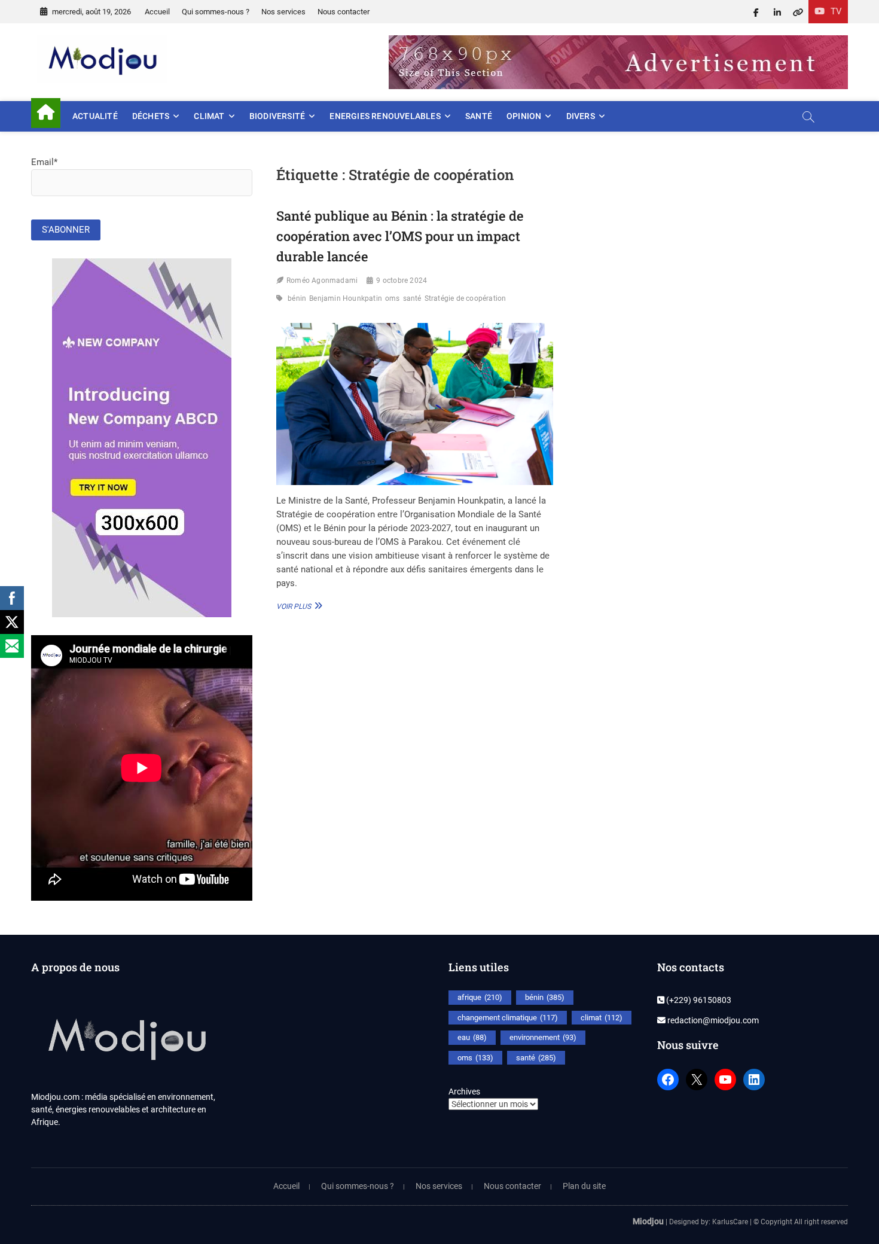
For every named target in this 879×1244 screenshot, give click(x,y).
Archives (464, 1091)
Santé (478, 116)
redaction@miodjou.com (712, 1020)
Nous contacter (344, 11)
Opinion (523, 116)
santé (412, 298)
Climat (209, 116)
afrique (479, 997)
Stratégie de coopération (465, 298)
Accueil (157, 11)
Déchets (150, 116)
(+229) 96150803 (697, 1000)
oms (392, 298)
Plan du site (584, 1186)
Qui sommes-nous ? (215, 11)
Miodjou (648, 1221)
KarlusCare (730, 1222)
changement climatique (507, 1017)
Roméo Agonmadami (322, 280)
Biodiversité (277, 116)
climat (601, 1017)
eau (472, 1037)
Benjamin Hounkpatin (345, 298)
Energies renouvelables (384, 116)
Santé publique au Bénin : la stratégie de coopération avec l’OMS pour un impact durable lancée (400, 235)
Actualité (95, 116)
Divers (580, 116)
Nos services (283, 11)
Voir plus (297, 606)
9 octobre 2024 (401, 280)
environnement (542, 1037)
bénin (297, 298)
